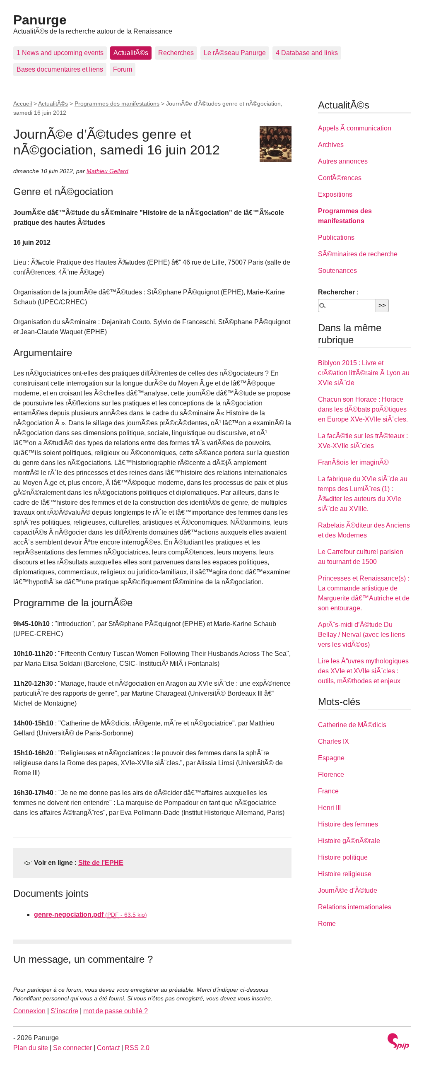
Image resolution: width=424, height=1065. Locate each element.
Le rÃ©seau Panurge (235, 52)
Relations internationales (354, 907)
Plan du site (30, 1047)
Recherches (176, 52)
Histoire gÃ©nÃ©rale (349, 840)
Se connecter (72, 1047)
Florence (331, 774)
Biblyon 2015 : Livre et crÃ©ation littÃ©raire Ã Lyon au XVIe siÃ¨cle (364, 372)
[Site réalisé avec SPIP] (398, 1042)
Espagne (331, 757)
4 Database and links (307, 52)
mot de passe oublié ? (115, 1010)
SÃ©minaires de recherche (358, 254)
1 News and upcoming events (60, 52)
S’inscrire (64, 1010)
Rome (327, 923)
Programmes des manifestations (117, 103)
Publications (336, 237)
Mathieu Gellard (107, 171)
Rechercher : (338, 292)
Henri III (329, 807)
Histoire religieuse (344, 873)
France (328, 791)
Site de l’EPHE (100, 862)
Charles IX (333, 741)
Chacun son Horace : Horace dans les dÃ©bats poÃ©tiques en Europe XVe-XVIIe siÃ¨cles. (363, 409)
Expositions (335, 194)
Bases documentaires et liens (60, 69)
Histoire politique (343, 857)
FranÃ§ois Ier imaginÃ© (353, 462)
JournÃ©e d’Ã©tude (347, 890)
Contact (108, 1047)
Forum (122, 69)
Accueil (22, 103)
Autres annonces (343, 161)
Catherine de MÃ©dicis (352, 724)
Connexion (29, 1010)
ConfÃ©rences (339, 177)
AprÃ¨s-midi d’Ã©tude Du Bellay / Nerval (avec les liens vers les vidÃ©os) (361, 634)
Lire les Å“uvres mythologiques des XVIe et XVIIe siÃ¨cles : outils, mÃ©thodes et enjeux (363, 671)
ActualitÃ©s (130, 52)
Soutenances (337, 270)
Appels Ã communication (354, 128)
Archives (331, 144)
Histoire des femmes (348, 824)
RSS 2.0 (137, 1047)
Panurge (40, 19)
